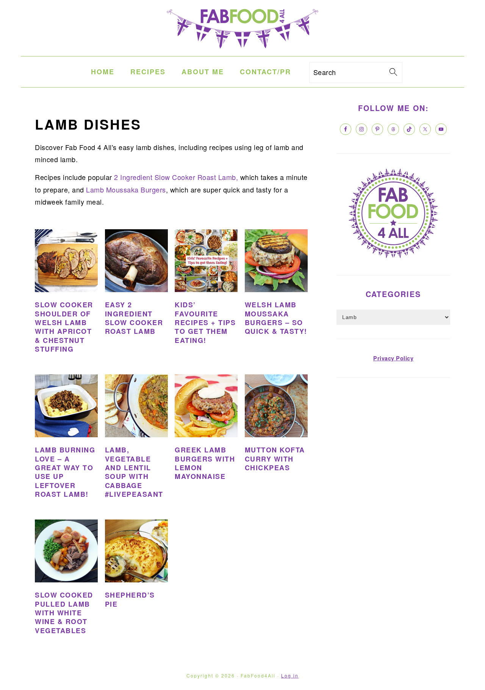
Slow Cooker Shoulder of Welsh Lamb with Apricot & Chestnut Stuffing (64, 327)
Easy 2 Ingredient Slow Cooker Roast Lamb (134, 318)
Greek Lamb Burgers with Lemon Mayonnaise (205, 463)
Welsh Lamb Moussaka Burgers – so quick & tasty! (276, 318)
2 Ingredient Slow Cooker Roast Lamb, (176, 177)
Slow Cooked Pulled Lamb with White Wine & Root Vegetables (64, 612)
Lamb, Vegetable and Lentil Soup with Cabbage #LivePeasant (134, 472)
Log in (290, 675)
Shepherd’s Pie (130, 599)
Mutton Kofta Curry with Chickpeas (275, 459)
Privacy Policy (393, 358)
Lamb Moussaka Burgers (125, 189)
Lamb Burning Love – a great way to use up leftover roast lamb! (65, 472)
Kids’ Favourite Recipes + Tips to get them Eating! (205, 322)
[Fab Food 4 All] (242, 50)
